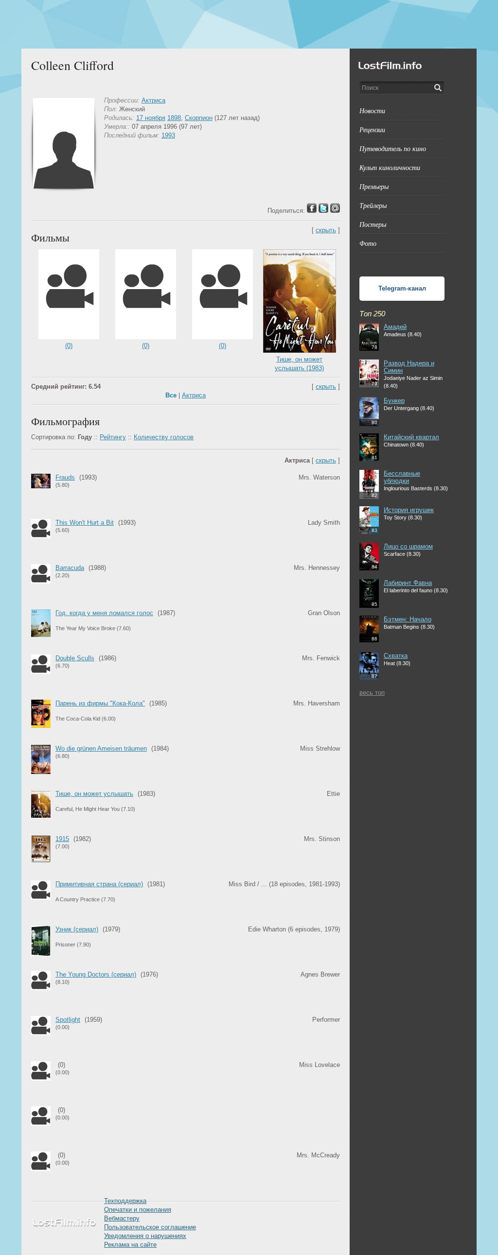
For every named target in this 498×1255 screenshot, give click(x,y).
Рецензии (372, 129)
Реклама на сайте (130, 1244)
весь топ (372, 692)
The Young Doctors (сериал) (95, 974)
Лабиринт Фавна (408, 582)
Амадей (395, 326)
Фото (367, 243)
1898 (174, 117)
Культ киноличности (389, 167)
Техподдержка (125, 1200)
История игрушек (409, 510)
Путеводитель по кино (392, 148)
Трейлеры (373, 205)
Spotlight (67, 1019)
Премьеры (374, 186)
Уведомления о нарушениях (145, 1235)
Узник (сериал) (76, 929)
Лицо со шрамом (408, 546)
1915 (62, 838)
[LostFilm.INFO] (249, 24)
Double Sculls (74, 658)
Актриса (153, 100)
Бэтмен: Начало (407, 619)
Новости (372, 110)
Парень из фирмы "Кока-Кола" (100, 703)
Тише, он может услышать (94, 793)
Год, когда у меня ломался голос (104, 613)
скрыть (326, 230)
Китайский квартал (411, 437)
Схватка (396, 655)
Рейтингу (113, 437)
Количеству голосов (164, 437)
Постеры (372, 224)
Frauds (65, 477)
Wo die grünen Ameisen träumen (101, 748)
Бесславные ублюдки (402, 477)
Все (171, 395)
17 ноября (150, 117)
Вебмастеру (122, 1218)
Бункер (394, 400)
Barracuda (69, 567)
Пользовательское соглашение (150, 1227)
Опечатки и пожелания (137, 1209)
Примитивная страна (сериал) (99, 884)
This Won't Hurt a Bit (84, 522)
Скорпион (199, 117)
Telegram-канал (402, 288)
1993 (168, 135)
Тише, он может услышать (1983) (299, 364)
